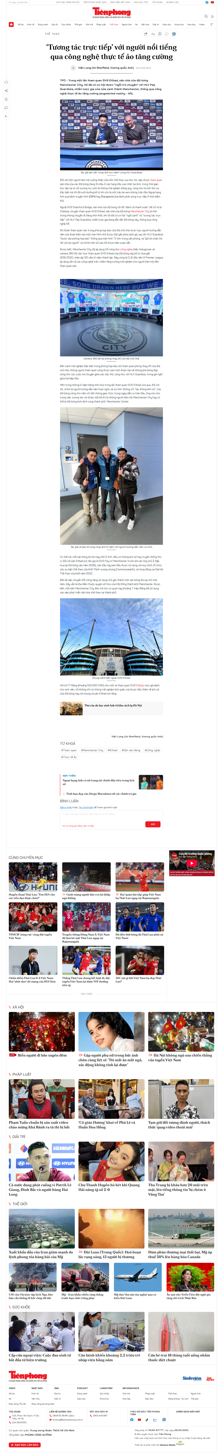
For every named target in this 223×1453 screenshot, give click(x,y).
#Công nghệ (152, 750)
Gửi (153, 824)
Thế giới (78, 24)
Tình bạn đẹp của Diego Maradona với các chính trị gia (101, 793)
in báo (160, 34)
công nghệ (126, 249)
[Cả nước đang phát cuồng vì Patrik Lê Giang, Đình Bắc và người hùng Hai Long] (42, 1161)
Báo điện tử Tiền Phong (112, 12)
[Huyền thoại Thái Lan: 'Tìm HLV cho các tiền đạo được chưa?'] (33, 877)
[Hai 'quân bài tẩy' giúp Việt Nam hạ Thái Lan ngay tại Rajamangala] (140, 877)
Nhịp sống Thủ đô (17, 1404)
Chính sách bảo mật (188, 1411)
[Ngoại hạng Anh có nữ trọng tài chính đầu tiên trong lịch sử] (151, 782)
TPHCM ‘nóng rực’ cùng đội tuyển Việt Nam (30, 936)
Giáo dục (166, 24)
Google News (174, 34)
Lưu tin (6, 99)
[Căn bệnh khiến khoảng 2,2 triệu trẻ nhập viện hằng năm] (111, 1332)
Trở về (6, 116)
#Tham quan (69, 750)
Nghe (6, 82)
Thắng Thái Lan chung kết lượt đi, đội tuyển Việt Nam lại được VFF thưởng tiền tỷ (86, 981)
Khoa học (179, 24)
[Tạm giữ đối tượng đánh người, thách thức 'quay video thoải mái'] (181, 1099)
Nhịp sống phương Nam (43, 1404)
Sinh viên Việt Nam (120, 2)
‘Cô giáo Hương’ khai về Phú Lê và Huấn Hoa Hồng (106, 1124)
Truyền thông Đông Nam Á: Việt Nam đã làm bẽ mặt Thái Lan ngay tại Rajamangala (86, 938)
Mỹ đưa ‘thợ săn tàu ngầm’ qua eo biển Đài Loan (135, 1296)
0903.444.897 (100, 1415)
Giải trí (156, 24)
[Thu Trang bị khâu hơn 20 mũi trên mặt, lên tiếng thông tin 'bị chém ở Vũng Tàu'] (181, 1161)
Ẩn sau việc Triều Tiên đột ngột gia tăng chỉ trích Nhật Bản (189, 1296)
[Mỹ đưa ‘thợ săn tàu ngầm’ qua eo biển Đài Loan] (138, 1277)
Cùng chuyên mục (26, 857)
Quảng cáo (172, 2)
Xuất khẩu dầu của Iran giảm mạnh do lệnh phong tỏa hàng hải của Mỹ (41, 1254)
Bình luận (6, 108)
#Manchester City (92, 750)
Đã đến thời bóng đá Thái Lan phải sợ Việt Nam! (139, 936)
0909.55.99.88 (60, 1415)
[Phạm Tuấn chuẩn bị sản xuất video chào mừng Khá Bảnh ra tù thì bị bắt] (42, 1099)
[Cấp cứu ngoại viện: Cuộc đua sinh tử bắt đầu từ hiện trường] (42, 1332)
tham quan (156, 180)
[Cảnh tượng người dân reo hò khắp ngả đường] (86, 877)
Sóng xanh (43, 24)
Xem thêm (211, 24)
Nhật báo (37, 1388)
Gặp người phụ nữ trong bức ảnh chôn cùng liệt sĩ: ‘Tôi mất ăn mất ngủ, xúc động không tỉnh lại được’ (110, 1060)
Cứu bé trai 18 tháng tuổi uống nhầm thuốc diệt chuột (179, 1357)
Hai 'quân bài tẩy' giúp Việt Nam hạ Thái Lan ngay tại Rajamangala (138, 896)
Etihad (140, 685)
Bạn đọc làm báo (26, 1444)
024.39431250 (19, 1422)
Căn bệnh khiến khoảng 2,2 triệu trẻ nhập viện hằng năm (109, 1357)
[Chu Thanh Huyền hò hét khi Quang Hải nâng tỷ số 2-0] (111, 1161)
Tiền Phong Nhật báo (94, 2)
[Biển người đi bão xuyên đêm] (42, 1032)
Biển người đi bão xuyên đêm (42, 1055)
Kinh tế (30, 24)
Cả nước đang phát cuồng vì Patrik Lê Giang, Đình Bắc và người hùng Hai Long (40, 1190)
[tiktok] (148, 1420)
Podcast (82, 1388)
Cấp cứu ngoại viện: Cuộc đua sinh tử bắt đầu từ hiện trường (40, 1357)
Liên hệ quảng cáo (60, 1411)
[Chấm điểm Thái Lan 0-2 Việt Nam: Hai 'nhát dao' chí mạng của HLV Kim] (33, 960)
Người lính (127, 24)
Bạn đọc (149, 1398)
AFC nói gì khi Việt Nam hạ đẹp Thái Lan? (138, 979)
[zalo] (157, 1420)
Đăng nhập (66, 807)
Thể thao (114, 24)
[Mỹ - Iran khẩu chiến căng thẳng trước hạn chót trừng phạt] (85, 1277)
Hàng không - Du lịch (178, 1398)
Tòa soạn (157, 2)
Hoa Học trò (141, 2)
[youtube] (212, 2)
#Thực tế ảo (69, 757)
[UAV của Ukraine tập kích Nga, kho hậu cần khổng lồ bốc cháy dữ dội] (33, 1277)
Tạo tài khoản (86, 807)
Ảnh (56, 1388)
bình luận (167, 34)
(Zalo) (71, 1415)
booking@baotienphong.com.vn (68, 1419)
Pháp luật (101, 24)
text (153, 34)
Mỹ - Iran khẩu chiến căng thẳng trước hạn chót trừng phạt (82, 1296)
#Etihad (112, 750)
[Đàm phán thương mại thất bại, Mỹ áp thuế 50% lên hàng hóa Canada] (181, 1229)
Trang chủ (11, 24)
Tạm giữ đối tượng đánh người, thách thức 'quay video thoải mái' (179, 1124)
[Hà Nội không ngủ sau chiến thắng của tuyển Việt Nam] (181, 1032)
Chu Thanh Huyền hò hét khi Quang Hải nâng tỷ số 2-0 (109, 1187)
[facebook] (207, 2)
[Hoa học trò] (210, 1379)
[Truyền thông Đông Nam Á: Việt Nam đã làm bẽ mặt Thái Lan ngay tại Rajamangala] (86, 917)
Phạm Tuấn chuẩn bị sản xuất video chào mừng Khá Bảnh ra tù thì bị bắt (39, 1124)
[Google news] (165, 1420)
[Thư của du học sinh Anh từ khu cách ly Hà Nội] (71, 708)
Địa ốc (55, 24)
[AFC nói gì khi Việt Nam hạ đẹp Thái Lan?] (140, 960)
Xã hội (21, 24)
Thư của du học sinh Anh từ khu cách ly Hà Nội (113, 705)
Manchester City (139, 211)
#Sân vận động (131, 750)
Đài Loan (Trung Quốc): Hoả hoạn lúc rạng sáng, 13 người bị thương (109, 1254)
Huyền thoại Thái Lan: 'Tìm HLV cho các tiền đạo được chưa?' (32, 896)
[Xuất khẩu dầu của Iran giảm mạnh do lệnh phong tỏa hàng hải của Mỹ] (42, 1229)
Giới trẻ (89, 24)
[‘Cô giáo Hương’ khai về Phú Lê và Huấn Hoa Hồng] (111, 1099)
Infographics (131, 1388)
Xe (136, 24)
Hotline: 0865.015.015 (67, 2)
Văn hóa (145, 24)
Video (202, 24)
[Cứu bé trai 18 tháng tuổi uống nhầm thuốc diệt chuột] (181, 1332)
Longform (106, 1388)
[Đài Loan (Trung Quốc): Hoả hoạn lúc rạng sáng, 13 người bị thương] (111, 1229)
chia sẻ (146, 34)
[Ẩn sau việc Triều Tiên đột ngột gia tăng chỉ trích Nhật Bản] (190, 1277)
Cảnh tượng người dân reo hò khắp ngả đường (86, 896)
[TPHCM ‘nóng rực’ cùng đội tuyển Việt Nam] (33, 917)
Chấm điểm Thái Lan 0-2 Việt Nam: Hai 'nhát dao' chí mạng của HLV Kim (32, 979)
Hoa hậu (192, 24)
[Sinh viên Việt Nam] (192, 1379)
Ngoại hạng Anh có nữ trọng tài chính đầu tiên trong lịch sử (98, 782)
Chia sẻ (6, 91)
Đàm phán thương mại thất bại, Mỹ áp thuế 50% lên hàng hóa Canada (180, 1254)
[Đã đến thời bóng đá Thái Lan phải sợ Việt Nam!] (140, 917)
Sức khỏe (66, 24)
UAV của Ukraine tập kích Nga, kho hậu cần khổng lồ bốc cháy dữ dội (31, 1296)
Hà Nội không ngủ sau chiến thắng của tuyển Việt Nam (180, 1057)
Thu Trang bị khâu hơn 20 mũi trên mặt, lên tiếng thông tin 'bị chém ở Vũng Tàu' (178, 1190)
